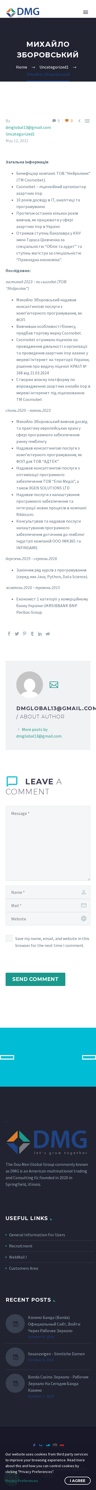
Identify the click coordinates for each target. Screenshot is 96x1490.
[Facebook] (9, 634)
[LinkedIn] (40, 634)
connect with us (48, 1057)
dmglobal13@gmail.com (28, 127)
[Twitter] (17, 634)
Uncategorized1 (20, 134)
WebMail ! (18, 1257)
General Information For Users (37, 1234)
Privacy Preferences (21, 1480)
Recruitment (21, 1245)
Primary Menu (85, 12)
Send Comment (35, 979)
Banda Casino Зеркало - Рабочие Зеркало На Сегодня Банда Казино (58, 1383)
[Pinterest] (24, 634)
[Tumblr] (32, 634)
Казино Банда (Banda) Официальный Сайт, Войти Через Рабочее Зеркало (54, 1324)
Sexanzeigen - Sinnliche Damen (56, 1353)
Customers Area (23, 1268)
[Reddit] (48, 634)
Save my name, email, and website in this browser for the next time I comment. (52, 942)
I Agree (77, 1480)
